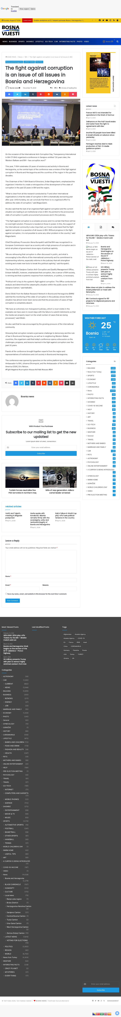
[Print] (72, 383)
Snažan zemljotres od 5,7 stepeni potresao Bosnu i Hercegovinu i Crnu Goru (62, 20)
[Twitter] (17, 94)
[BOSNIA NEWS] (10, 30)
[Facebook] (9, 94)
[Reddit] (49, 94)
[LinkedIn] (25, 94)
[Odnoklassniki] (65, 94)
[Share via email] (67, 383)
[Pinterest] (41, 94)
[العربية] (102, 1014)
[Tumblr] (33, 94)
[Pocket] (73, 94)
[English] (106, 1014)
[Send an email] (19, 88)
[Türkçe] (98, 1014)
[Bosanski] (94, 1014)
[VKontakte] (57, 94)
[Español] (109, 1014)
